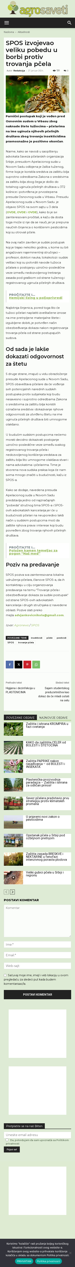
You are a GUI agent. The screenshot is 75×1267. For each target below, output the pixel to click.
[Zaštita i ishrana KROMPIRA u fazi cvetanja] (13, 729)
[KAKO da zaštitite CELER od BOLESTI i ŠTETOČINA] (13, 747)
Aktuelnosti (24, 32)
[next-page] (12, 892)
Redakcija (19, 70)
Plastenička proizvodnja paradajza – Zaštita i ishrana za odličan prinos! (46, 782)
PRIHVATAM (24, 1261)
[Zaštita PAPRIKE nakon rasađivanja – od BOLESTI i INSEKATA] (13, 766)
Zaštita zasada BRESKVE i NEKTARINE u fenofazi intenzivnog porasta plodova (46, 856)
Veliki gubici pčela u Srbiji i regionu (45, 873)
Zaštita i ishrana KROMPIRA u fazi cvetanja (47, 725)
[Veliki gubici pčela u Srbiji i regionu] (13, 877)
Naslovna (9, 32)
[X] (18, 664)
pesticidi (61, 637)
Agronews (21, 625)
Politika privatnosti (48, 1261)
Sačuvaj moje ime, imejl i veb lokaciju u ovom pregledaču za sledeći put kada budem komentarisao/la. (36, 980)
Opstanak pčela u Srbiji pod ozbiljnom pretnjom (45, 836)
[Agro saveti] (37, 9)
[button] (6, 23)
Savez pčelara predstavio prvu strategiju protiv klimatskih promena (47, 801)
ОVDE (11, 212)
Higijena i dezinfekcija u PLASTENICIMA (20, 690)
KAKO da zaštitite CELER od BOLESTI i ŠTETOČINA (46, 743)
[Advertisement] (37, 1033)
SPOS (35, 625)
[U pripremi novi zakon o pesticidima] (13, 822)
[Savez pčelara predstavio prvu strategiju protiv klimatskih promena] (13, 803)
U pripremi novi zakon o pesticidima (43, 818)
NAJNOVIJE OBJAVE (53, 717)
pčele (49, 637)
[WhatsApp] (36, 664)
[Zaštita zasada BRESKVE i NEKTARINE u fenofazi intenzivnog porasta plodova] (13, 859)
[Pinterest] (27, 664)
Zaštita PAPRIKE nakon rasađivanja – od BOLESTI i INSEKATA (45, 764)
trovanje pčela (26, 642)
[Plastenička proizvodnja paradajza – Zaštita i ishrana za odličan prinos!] (13, 784)
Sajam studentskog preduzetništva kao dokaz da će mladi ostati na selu (53, 694)
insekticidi (36, 637)
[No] (70, 1253)
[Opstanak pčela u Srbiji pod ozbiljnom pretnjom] (13, 840)
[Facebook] (9, 664)
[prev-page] (6, 892)
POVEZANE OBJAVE (20, 717)
